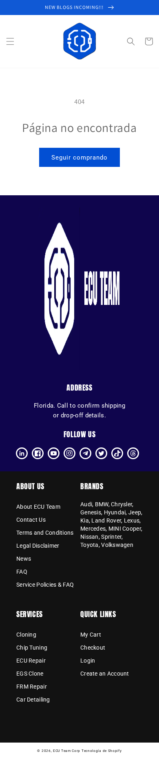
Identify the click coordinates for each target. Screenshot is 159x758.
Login (87, 660)
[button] (10, 41)
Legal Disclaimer (37, 545)
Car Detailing (33, 699)
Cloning (26, 634)
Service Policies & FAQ (45, 584)
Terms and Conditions (45, 532)
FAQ (21, 571)
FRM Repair (31, 686)
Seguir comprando (79, 157)
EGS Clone (30, 673)
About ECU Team (38, 506)
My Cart (90, 634)
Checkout (92, 647)
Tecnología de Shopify (102, 751)
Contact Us (31, 519)
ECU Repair (31, 660)
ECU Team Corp (66, 751)
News (23, 558)
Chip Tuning (31, 647)
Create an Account (104, 673)
